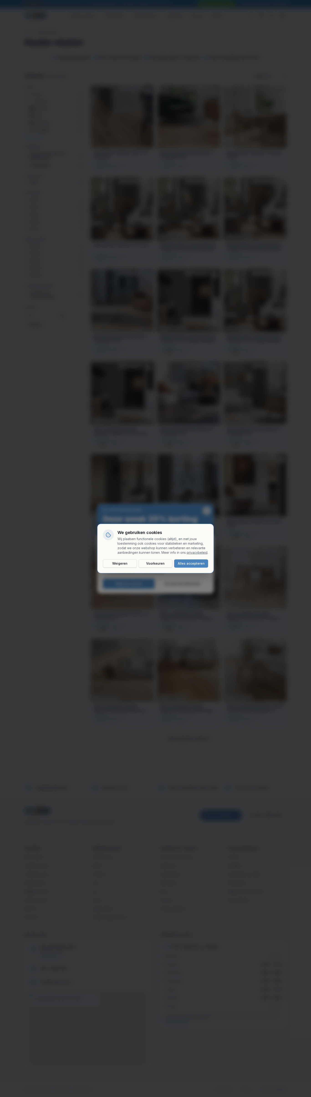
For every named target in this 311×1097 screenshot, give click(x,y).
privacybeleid (197, 552)
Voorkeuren (155, 563)
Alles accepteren (191, 563)
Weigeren (119, 563)
